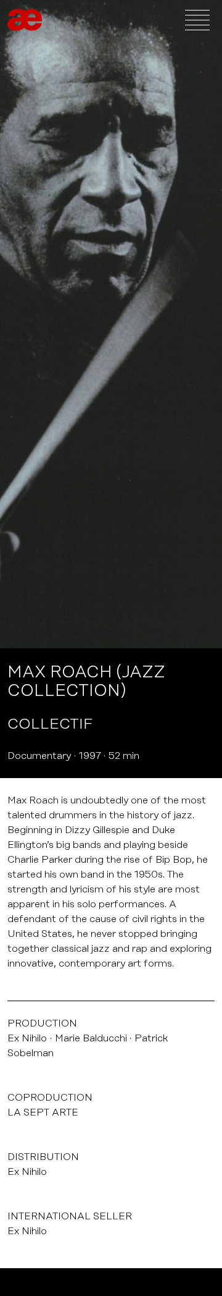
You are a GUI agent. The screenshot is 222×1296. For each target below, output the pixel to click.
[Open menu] (197, 20)
